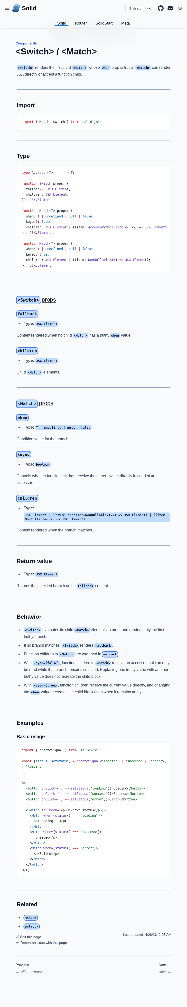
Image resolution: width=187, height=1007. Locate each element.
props (37, 299)
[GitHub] (161, 8)
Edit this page (30, 937)
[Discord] (170, 8)
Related (27, 904)
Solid (61, 23)
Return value (34, 561)
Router (81, 23)
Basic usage (31, 736)
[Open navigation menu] (7, 8)
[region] (93, 219)
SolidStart (103, 23)
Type (23, 156)
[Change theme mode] (180, 8)
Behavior (29, 616)
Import (26, 105)
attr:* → (165, 972)
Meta (125, 23)
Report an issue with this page (43, 943)
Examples (30, 723)
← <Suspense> (29, 972)
